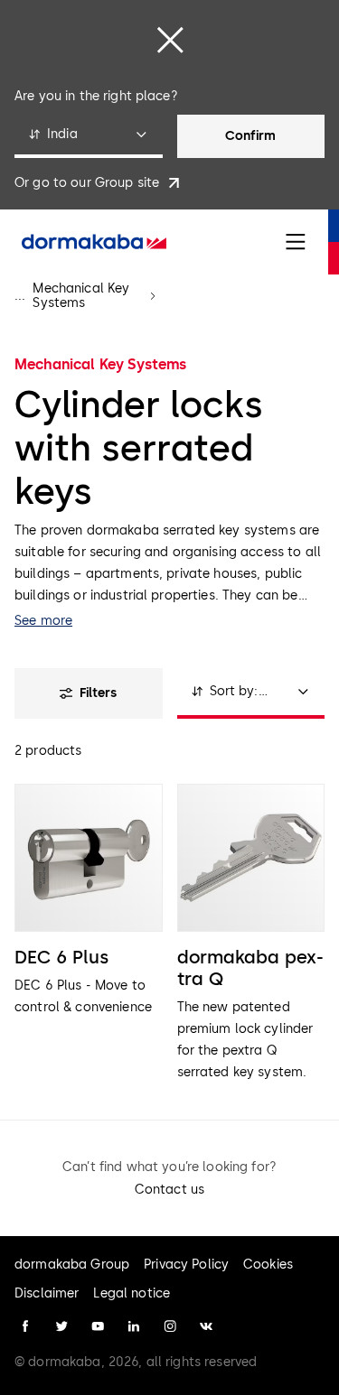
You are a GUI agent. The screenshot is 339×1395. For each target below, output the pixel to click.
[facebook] (25, 1326)
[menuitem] (94, 242)
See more (43, 620)
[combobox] (88, 136)
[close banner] (170, 40)
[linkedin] (133, 1326)
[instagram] (170, 1326)
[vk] (206, 1326)
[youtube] (97, 1326)
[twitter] (61, 1326)
